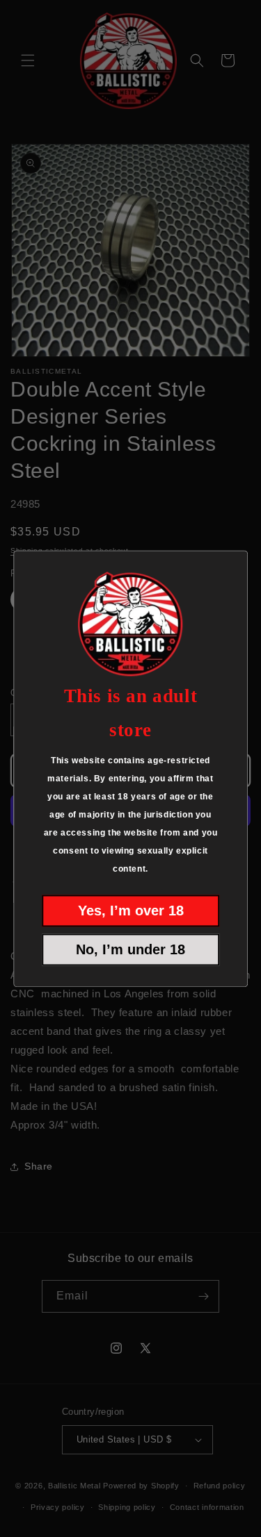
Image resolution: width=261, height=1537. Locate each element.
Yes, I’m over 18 (131, 910)
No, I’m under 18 (130, 949)
